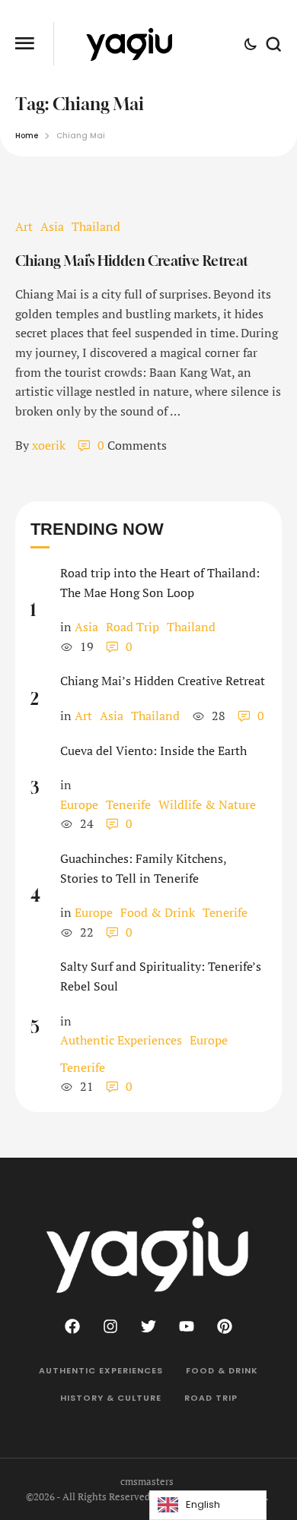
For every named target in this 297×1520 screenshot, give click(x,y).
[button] (256, 1456)
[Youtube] (186, 1326)
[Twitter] (148, 1326)
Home (26, 135)
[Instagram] (110, 1326)
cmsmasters (147, 1481)
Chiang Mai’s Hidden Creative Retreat (131, 260)
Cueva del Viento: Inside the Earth (153, 750)
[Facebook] (72, 1326)
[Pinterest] (224, 1326)
